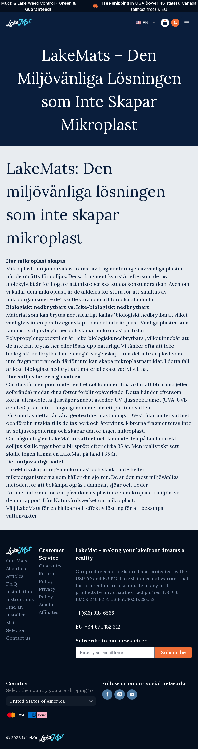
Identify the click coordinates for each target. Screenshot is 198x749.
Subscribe (173, 652)
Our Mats (16, 561)
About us (16, 568)
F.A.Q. (12, 584)
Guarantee (51, 566)
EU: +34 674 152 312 (98, 626)
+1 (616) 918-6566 (95, 612)
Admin (46, 604)
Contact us (18, 638)
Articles (14, 576)
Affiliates (49, 612)
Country (16, 683)
